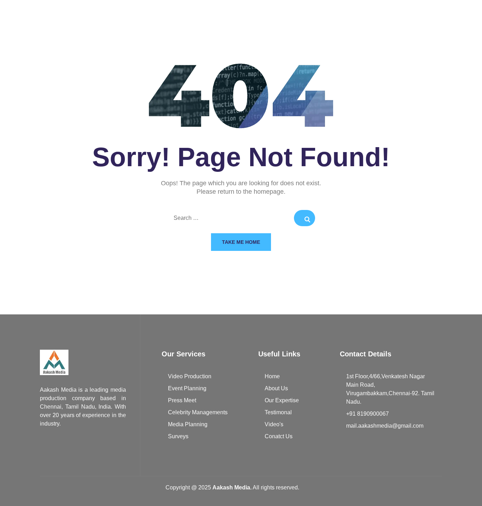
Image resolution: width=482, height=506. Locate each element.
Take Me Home (241, 242)
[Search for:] (241, 218)
